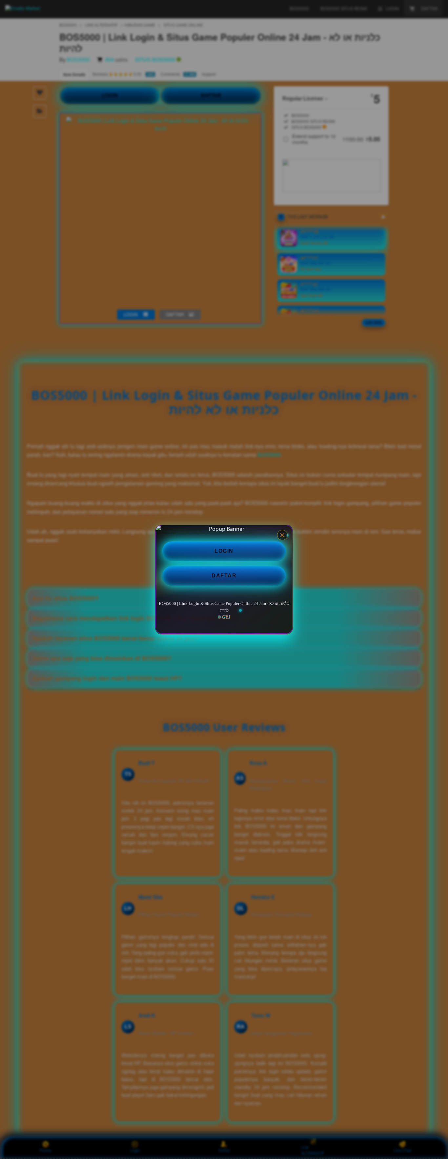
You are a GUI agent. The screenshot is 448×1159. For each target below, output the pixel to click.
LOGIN (224, 551)
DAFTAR (224, 575)
